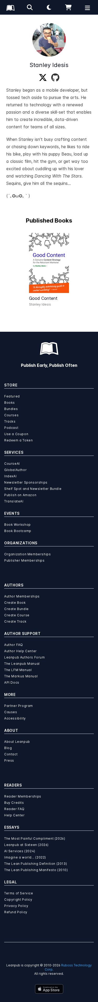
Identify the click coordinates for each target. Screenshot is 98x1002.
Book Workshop (17, 525)
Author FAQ (13, 645)
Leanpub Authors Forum (24, 657)
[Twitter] (43, 77)
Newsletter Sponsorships (26, 482)
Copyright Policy (18, 899)
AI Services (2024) (19, 851)
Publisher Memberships (24, 560)
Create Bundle (16, 609)
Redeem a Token (18, 440)
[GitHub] (55, 77)
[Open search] (30, 7)
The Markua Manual (21, 676)
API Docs (11, 682)
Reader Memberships (22, 796)
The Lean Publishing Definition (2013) (35, 864)
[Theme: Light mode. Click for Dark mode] (49, 7)
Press (9, 760)
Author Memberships (22, 596)
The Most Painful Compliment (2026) (34, 838)
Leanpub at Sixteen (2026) (26, 845)
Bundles (11, 409)
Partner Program (18, 706)
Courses (11, 415)
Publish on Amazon (20, 495)
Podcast (11, 428)
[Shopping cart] (68, 7)
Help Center (14, 815)
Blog (8, 748)
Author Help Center (20, 651)
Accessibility (15, 718)
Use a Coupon (16, 434)
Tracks (10, 421)
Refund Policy (15, 912)
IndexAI (10, 476)
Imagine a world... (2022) (25, 857)
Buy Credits (14, 803)
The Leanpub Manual (22, 664)
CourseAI (12, 464)
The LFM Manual (18, 670)
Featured (12, 396)
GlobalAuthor (15, 470)
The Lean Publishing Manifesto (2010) (36, 870)
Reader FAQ (14, 809)
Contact (11, 754)
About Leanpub (17, 742)
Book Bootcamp (17, 531)
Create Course (17, 615)
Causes (10, 712)
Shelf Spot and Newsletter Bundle (32, 489)
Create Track (15, 621)
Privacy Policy (16, 906)
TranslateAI (14, 501)
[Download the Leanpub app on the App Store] (49, 989)
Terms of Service (18, 893)
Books (9, 403)
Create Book (15, 603)
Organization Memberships (27, 554)
